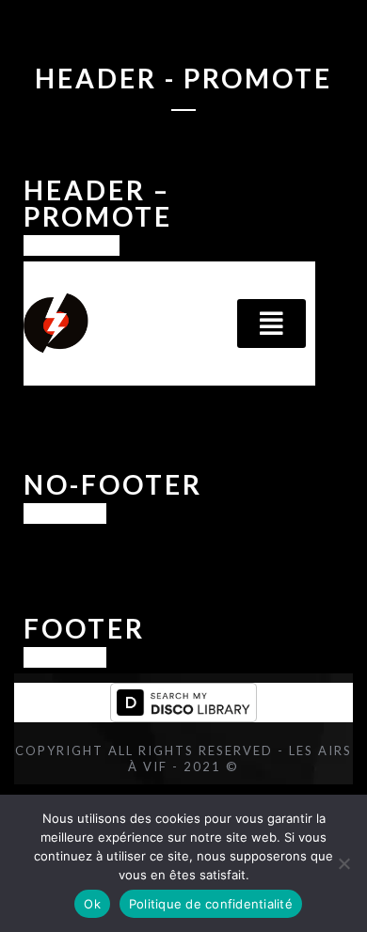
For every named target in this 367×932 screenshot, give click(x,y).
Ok (92, 903)
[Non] (343, 863)
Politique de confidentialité (211, 903)
